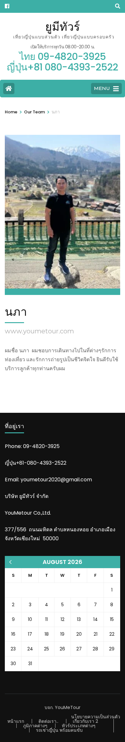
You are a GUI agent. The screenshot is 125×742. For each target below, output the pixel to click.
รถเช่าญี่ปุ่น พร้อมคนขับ (59, 730)
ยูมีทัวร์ (62, 27)
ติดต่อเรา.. (48, 721)
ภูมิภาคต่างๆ (35, 725)
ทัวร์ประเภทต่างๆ (79, 725)
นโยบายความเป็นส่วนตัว (95, 716)
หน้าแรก (15, 721)
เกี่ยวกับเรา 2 (85, 721)
